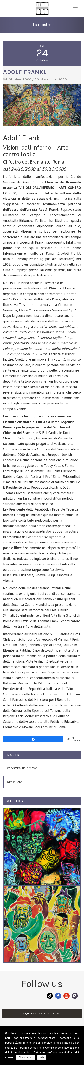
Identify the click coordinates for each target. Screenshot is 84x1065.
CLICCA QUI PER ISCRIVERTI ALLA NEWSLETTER (42, 1013)
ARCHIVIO (14, 782)
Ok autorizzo (25, 1057)
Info (42, 1057)
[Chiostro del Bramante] (42, 8)
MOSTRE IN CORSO (22, 768)
